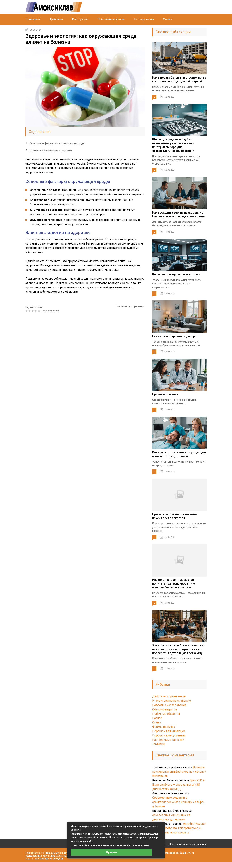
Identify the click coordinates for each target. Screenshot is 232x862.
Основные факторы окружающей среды (55, 143)
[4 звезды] (36, 311)
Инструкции (80, 19)
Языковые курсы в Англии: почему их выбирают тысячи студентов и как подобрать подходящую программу (178, 649)
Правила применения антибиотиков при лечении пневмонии (179, 772)
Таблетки (158, 744)
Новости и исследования (169, 705)
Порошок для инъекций (168, 731)
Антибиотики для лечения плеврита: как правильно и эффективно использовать (179, 828)
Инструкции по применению (171, 700)
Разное (157, 718)
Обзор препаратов (164, 709)
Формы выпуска (163, 726)
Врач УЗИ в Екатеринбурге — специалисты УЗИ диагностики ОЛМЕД (178, 785)
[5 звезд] (39, 311)
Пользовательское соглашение (188, 844)
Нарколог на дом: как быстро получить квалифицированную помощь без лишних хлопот (173, 583)
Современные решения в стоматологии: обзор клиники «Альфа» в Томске (178, 802)
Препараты (33, 19)
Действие (56, 19)
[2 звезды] (30, 311)
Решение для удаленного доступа (176, 274)
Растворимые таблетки (168, 739)
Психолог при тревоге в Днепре (174, 336)
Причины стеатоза (165, 394)
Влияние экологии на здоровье (48, 150)
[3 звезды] (33, 311)
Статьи (167, 19)
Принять (111, 852)
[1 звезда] (26, 311)
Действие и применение (169, 696)
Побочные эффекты (111, 19)
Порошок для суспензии (168, 735)
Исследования (144, 19)
